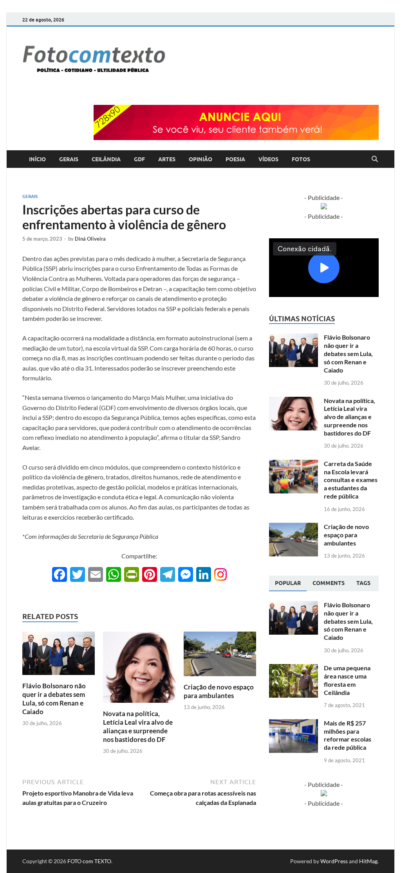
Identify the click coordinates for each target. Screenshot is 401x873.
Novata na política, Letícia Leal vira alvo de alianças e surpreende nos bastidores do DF (138, 726)
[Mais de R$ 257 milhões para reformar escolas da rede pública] (293, 723)
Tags (363, 583)
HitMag (368, 861)
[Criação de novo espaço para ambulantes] (220, 656)
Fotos (301, 159)
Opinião (200, 159)
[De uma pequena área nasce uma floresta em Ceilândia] (293, 668)
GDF (139, 159)
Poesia (235, 159)
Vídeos (268, 159)
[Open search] (375, 159)
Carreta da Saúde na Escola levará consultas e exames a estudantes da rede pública (351, 480)
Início (37, 159)
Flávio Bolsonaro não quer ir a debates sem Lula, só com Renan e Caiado (54, 699)
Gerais (68, 159)
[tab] (288, 583)
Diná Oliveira (90, 239)
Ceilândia (106, 159)
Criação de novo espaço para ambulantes (219, 691)
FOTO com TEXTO (89, 861)
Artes (166, 159)
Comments (328, 583)
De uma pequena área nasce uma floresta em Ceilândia (347, 680)
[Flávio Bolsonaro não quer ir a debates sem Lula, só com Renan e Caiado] (58, 655)
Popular (288, 583)
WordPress (334, 861)
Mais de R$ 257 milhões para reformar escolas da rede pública (347, 735)
